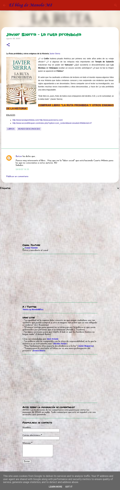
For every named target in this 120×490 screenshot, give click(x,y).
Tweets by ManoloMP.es (32, 309)
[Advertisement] (60, 214)
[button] (8, 45)
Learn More (55, 486)
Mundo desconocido (29, 129)
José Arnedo (52, 339)
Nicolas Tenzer (60, 344)
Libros (11, 129)
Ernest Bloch (39, 351)
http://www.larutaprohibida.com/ (25, 120)
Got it (68, 486)
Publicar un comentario (17, 176)
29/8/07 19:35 (22, 169)
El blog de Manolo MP (30, 5)
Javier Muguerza (85, 346)
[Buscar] (116, 5)
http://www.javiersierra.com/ (51, 120)
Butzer (19, 156)
